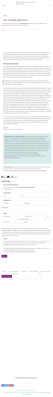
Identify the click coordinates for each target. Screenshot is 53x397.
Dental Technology (33, 271)
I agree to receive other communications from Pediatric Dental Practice (20, 252)
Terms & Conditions (26, 394)
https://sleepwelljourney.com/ (11, 156)
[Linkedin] (13, 385)
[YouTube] (10, 385)
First (4, 196)
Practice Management (14, 271)
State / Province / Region (24, 219)
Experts (4, 271)
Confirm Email (27, 203)
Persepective (24, 271)
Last (21, 196)
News (40, 273)
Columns (5, 15)
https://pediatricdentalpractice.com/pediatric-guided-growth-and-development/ (28, 170)
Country (26, 222)
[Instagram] (8, 385)
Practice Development (45, 271)
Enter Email (5, 203)
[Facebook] (3, 385)
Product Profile (15, 273)
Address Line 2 (28, 216)
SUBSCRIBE (4, 5)
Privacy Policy (46, 392)
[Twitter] (5, 385)
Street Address (6, 216)
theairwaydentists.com (14, 157)
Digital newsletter (8, 189)
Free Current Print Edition (19, 187)
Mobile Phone (5, 207)
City (48, 216)
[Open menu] (50, 5)
